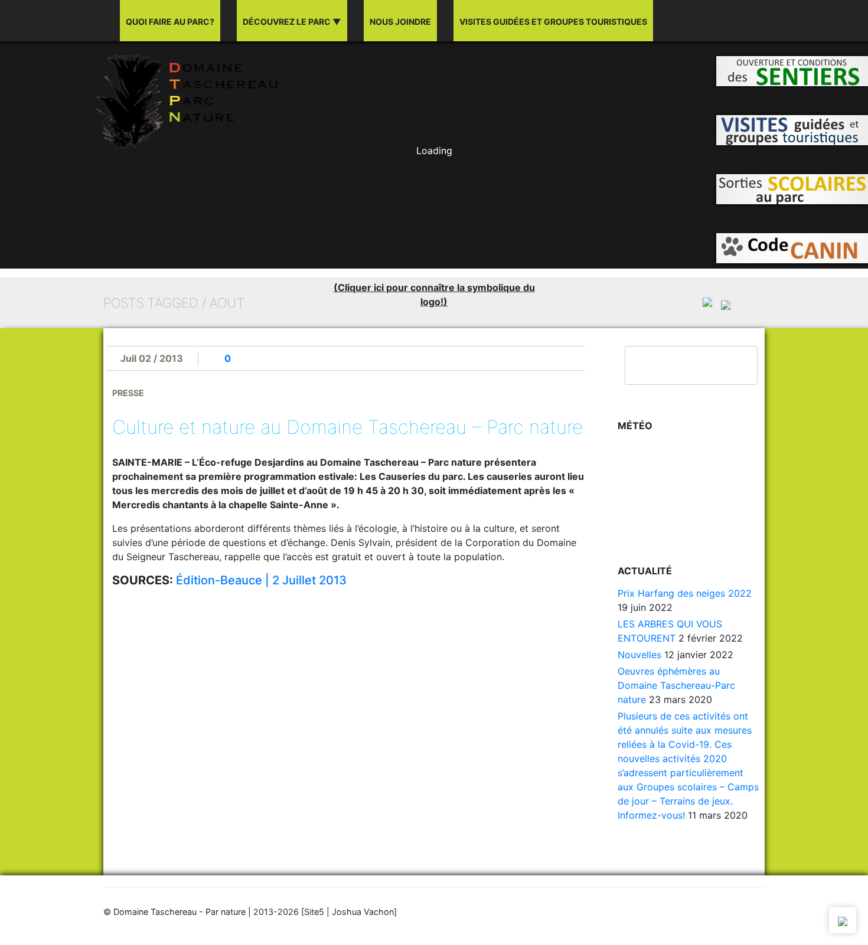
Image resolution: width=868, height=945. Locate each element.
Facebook (726, 21)
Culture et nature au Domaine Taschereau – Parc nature (347, 427)
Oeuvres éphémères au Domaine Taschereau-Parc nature (676, 685)
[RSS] (748, 21)
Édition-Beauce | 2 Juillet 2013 (261, 580)
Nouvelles (639, 654)
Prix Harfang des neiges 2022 (685, 593)
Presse (128, 393)
